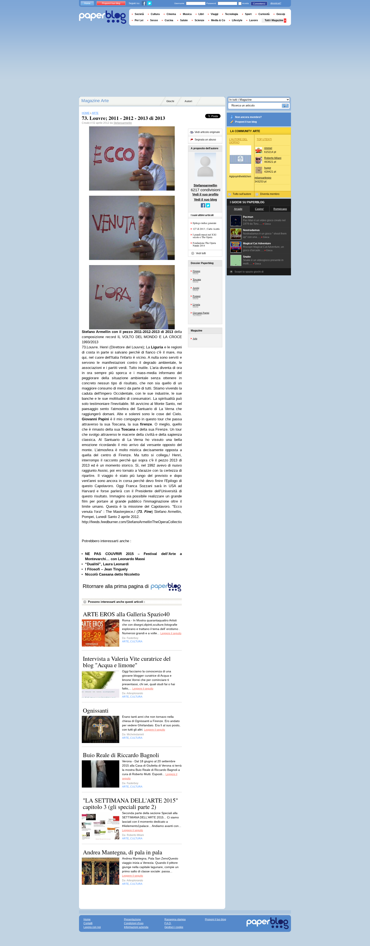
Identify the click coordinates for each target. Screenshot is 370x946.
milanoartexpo (263, 177)
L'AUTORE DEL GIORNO (238, 141)
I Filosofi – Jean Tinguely (106, 569)
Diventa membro (269, 193)
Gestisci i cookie (173, 927)
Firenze (196, 271)
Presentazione (132, 919)
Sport (248, 14)
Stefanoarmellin (122, 122)
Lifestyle (237, 20)
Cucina (169, 20)
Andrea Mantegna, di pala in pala (122, 852)
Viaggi (214, 14)
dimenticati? (275, 3)
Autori (188, 101)
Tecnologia (231, 14)
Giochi (170, 101)
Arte (195, 338)
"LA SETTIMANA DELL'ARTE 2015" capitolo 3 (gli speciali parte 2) (130, 803)
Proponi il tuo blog (246, 121)
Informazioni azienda (136, 927)
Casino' (259, 208)
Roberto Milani (272, 158)
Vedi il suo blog (205, 199)
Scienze (199, 20)
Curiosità (264, 14)
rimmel (268, 148)
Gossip (280, 14)
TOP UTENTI (264, 139)
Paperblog (102, 17)
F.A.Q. (167, 923)
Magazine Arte (95, 100)
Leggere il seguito (170, 633)
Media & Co (218, 20)
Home (87, 3)
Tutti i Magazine (274, 20)
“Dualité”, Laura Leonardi (107, 564)
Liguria (196, 304)
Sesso (154, 20)
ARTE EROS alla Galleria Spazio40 (126, 614)
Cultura (155, 14)
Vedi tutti (201, 253)
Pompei (196, 296)
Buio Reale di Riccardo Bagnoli (121, 755)
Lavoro (253, 20)
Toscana (197, 279)
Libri (201, 14)
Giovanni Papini (201, 312)
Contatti (88, 923)
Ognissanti (96, 710)
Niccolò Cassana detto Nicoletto (112, 574)
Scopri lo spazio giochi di (249, 271)
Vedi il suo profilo (205, 194)
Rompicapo (280, 208)
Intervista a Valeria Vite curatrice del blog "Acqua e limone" (127, 661)
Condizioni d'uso (133, 923)
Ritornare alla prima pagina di (116, 586)
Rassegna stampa (175, 919)
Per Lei (139, 20)
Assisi (196, 287)
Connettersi (259, 3)
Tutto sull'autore (242, 193)
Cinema (171, 14)
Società (139, 14)
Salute (184, 20)
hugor (267, 167)
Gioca (267, 223)
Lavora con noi (92, 927)
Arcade (238, 208)
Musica (187, 14)
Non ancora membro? (248, 117)
